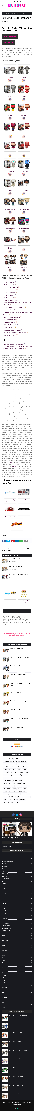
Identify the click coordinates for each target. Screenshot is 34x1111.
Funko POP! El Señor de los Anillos (19, 657)
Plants (14, 791)
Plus (5, 794)
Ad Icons (11, 758)
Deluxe (24, 769)
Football (22, 772)
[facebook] (14, 1)
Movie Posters (7, 788)
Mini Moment (7, 786)
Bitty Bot (6, 766)
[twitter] (17, 1)
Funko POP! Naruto (15, 692)
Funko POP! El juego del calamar (19, 718)
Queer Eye (10, 794)
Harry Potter (12, 775)
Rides (23, 794)
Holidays (6, 777)
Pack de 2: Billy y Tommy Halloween (14, 344)
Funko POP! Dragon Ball (16, 648)
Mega (24, 783)
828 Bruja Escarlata (9, 327)
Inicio (4, 13)
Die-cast (6, 772)
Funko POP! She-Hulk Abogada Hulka (19, 1068)
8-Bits (5, 758)
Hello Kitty (19, 775)
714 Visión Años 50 (9, 285)
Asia (18, 764)
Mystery (19, 788)
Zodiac (17, 802)
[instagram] (20, 1)
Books (19, 766)
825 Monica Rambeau (10, 319)
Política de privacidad (17, 1104)
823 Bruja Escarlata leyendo (11, 300)
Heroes (25, 775)
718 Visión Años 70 (9, 298)
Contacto (10, 1102)
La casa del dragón (17, 780)
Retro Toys (17, 794)
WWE (5, 802)
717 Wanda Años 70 (9, 295)
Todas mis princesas (6, 846)
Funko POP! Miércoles (15, 1059)
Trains (9, 799)
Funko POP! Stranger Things (18, 674)
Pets (10, 791)
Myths (25, 788)
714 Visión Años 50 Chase (11, 287)
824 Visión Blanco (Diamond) (12, 317)
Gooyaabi (26, 1107)
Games (5, 775)
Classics (25, 766)
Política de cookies (26, 1102)
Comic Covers (7, 769)
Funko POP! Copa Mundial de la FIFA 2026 (20, 684)
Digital (11, 772)
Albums (16, 758)
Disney (16, 772)
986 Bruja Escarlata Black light (12, 330)
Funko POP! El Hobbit (16, 709)
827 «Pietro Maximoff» (10, 325)
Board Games (13, 766)
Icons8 (17, 1108)
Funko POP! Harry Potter (17, 727)
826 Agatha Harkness (10, 322)
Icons (11, 777)
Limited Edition (7, 783)
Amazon (14, 466)
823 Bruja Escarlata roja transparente (14, 307)
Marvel (7, 13)
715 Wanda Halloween (10, 290)
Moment (17, 786)
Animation (6, 764)
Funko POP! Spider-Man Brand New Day (20, 574)
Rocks (28, 794)
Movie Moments (25, 786)
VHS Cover (15, 799)
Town (5, 799)
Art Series (13, 764)
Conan (19, 769)
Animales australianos (9, 761)
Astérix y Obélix (24, 764)
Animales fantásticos (21, 761)
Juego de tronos (7, 780)
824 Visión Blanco (9, 310)
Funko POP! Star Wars (16, 666)
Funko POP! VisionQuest (15, 559)
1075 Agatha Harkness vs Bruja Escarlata (15, 332)
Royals (5, 796)
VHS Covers (23, 799)
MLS (13, 786)
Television (27, 796)
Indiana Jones (18, 777)
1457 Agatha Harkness (10, 335)
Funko (27, 772)
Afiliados (17, 1102)
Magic (14, 783)
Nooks (5, 791)
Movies (14, 788)
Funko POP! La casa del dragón (18, 701)
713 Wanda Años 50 (9, 282)
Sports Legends (12, 796)
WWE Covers (11, 802)
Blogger (13, 1107)
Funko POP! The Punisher (16, 566)
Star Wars (20, 796)
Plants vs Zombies (22, 791)
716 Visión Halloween (10, 292)
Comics (13, 769)
